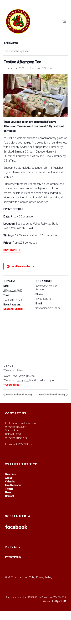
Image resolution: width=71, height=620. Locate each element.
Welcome (10, 474)
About (8, 477)
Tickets (9, 488)
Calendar (10, 481)
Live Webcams (13, 485)
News (8, 492)
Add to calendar (21, 266)
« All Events (10, 42)
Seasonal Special (13, 308)
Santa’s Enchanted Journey (18, 394)
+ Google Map (11, 384)
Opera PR (60, 601)
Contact (9, 496)
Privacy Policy (13, 557)
